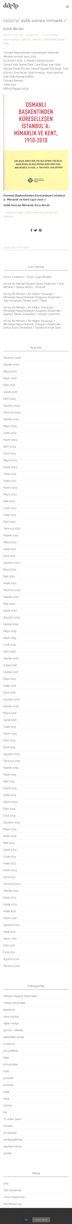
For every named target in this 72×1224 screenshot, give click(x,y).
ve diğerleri (10, 1132)
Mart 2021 (9, 576)
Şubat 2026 (10, 392)
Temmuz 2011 (11, 966)
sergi (6, 1098)
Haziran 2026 (11, 364)
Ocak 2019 (9, 644)
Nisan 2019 (9, 638)
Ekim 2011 (9, 945)
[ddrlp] (10, 6)
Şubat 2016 (10, 720)
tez (5, 1112)
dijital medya (11, 1023)
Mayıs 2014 (9, 829)
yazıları (7, 1153)
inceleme (9, 1044)
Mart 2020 (9, 603)
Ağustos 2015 (11, 754)
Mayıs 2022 (10, 542)
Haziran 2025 (11, 419)
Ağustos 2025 (11, 405)
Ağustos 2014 (11, 822)
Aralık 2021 (9, 549)
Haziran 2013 (10, 890)
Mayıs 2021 (9, 569)
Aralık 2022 (9, 514)
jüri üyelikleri (10, 1050)
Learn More (41, 1220)
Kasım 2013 (10, 870)
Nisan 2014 (9, 836)
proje (6, 1091)
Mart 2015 (9, 781)
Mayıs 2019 (9, 631)
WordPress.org (12, 1204)
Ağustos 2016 (11, 699)
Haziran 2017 (10, 672)
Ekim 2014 (9, 808)
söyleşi (7, 1105)
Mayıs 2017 (9, 678)
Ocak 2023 (9, 508)
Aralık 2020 (10, 583)
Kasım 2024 (10, 439)
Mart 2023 (9, 501)
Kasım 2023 (10, 487)
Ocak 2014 (9, 856)
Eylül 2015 (9, 747)
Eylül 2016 (9, 692)
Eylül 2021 (9, 556)
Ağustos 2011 (11, 959)
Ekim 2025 (9, 398)
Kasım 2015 (10, 733)
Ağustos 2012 (11, 924)
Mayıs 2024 (10, 460)
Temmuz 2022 (11, 528)
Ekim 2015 (9, 740)
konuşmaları (10, 1064)
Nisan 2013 (9, 897)
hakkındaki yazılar (54, 39)
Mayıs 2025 (10, 426)
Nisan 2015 (9, 774)
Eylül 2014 (9, 815)
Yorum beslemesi (14, 1197)
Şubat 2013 (10, 904)
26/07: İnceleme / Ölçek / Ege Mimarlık (27, 276)
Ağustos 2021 (11, 562)
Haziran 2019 (10, 624)
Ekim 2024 (9, 446)
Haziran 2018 (11, 658)
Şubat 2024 (10, 467)
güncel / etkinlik (31, 39)
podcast (8, 1078)
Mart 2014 (9, 842)
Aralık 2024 (9, 432)
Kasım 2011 (9, 938)
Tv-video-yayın (12, 1119)
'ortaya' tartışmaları (14, 1002)
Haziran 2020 (11, 596)
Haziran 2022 (11, 535)
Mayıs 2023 (10, 494)
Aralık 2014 (9, 795)
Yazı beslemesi (12, 1190)
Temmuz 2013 (11, 884)
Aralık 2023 (9, 480)
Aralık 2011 (9, 931)
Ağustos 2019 (11, 617)
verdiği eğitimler (13, 1139)
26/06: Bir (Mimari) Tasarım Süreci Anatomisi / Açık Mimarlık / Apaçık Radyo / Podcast (33, 285)
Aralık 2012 (9, 911)
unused (7, 1126)
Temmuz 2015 (11, 760)
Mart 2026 (9, 385)
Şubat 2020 (10, 610)
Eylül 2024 (9, 453)
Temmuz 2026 (12, 357)
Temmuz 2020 (12, 590)
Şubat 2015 (10, 788)
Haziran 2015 (10, 767)
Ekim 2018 (9, 651)
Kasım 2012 (10, 918)
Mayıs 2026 (10, 371)
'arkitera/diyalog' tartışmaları (20, 996)
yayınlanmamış (12, 1146)
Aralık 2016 (9, 685)
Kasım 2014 (10, 802)
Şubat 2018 (10, 665)
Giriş (6, 1183)
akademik (9, 1009)
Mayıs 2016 (10, 713)
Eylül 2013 (9, 877)
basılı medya (11, 39)
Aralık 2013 (9, 863)
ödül (6, 1071)
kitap (6, 43)
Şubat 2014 (10, 849)
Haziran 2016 (11, 706)
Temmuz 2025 (12, 412)
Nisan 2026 (10, 378)
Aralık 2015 (9, 726)
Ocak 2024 (9, 474)
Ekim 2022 (9, 521)
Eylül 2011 (9, 952)
